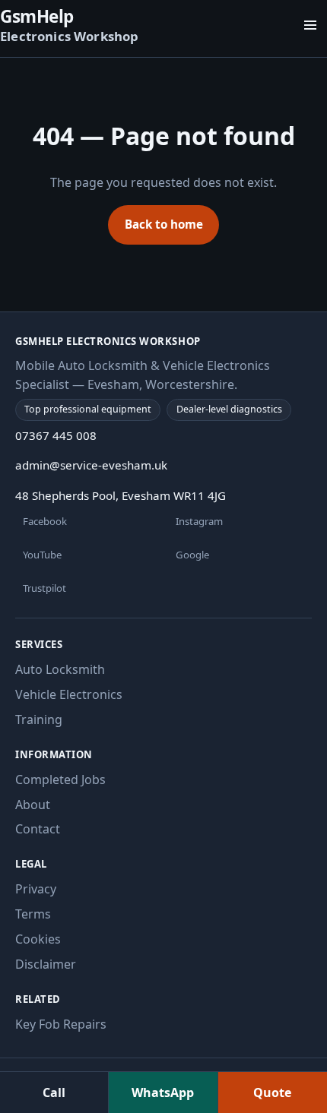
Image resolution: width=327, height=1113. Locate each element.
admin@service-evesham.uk (91, 465)
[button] (310, 25)
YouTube (42, 554)
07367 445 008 (56, 435)
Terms (33, 914)
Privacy (35, 889)
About (32, 804)
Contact (37, 829)
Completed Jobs (60, 779)
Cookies (38, 939)
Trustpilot (44, 588)
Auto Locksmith (60, 669)
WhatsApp (163, 1092)
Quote (272, 1092)
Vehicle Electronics (68, 694)
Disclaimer (45, 964)
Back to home (164, 224)
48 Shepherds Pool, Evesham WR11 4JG (120, 495)
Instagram (199, 521)
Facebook (45, 521)
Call (54, 1092)
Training (38, 719)
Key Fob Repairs (60, 1024)
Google (192, 554)
